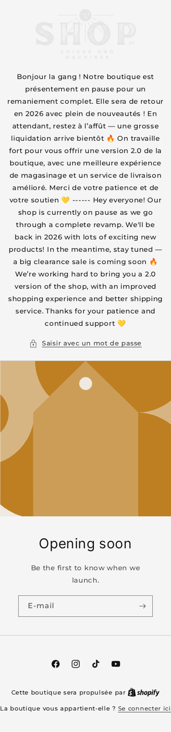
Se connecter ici (144, 708)
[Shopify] (144, 692)
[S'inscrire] (142, 606)
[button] (85, 343)
